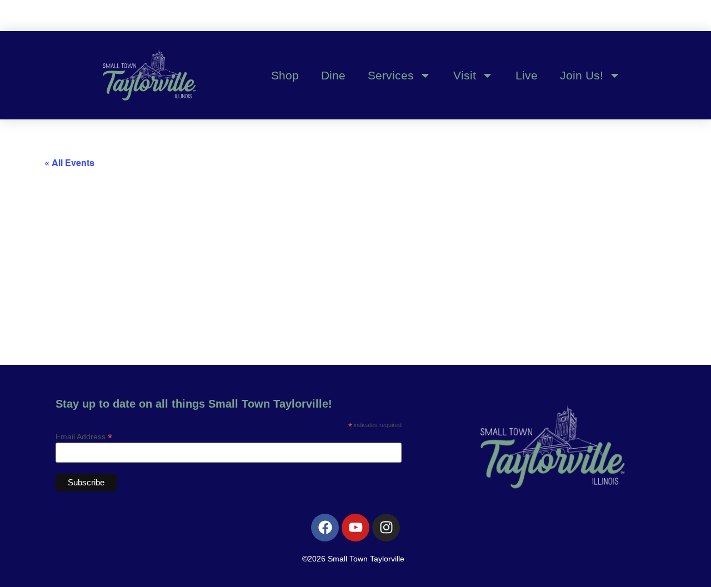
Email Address (84, 436)
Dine (333, 75)
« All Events (69, 162)
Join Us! (581, 75)
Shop (285, 75)
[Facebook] (325, 527)
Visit (464, 75)
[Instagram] (386, 527)
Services (391, 75)
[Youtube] (355, 527)
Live (526, 75)
